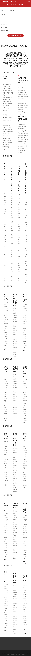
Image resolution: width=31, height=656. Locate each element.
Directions (4, 27)
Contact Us (4, 30)
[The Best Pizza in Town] (8, 10)
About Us (3, 17)
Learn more (5, 348)
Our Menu (4, 21)
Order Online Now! (14, 35)
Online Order (5, 24)
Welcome (3, 14)
